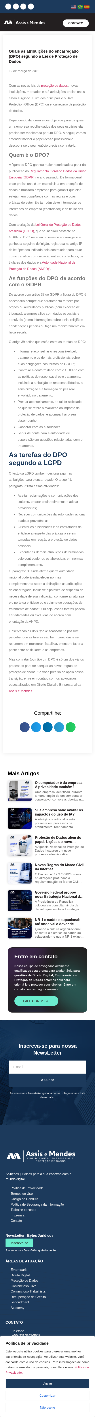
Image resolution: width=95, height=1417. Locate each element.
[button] (54, 23)
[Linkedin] (8, 7)
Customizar (47, 1395)
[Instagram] (16, 7)
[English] (73, 6)
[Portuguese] (80, 6)
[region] (47, 1376)
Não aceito (47, 1407)
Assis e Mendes (20, 691)
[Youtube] (23, 7)
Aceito (47, 1383)
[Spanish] (87, 6)
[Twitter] (31, 7)
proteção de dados (54, 85)
